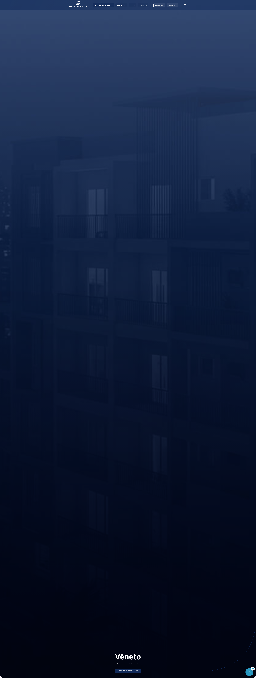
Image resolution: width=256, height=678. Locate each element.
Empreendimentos (102, 5)
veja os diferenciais (128, 671)
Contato (143, 5)
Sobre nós (121, 5)
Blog (133, 5)
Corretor (159, 5)
